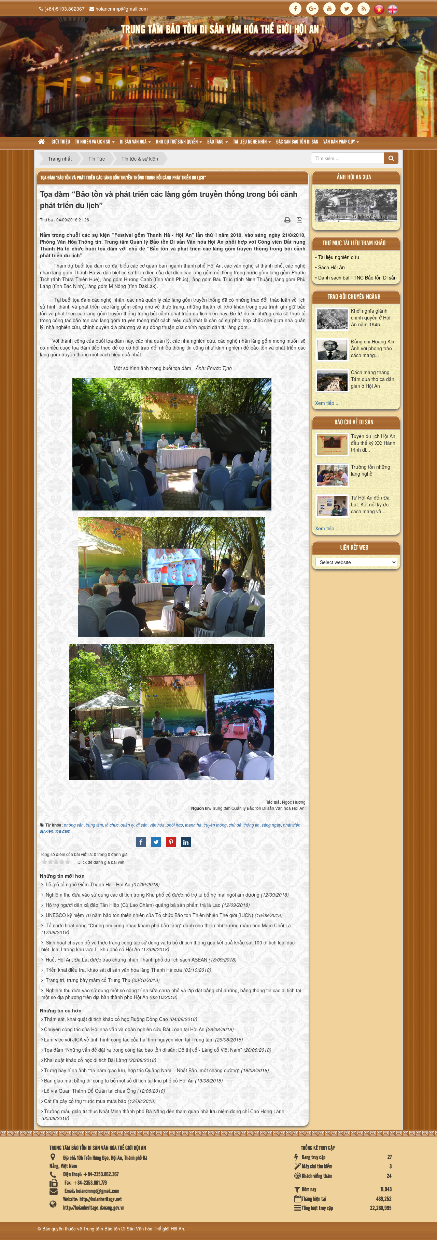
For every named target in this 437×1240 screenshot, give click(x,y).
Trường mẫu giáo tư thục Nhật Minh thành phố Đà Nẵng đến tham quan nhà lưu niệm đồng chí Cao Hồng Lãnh (164, 1111)
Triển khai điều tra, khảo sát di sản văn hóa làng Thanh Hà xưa (114, 969)
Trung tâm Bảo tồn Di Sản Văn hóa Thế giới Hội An (133, 1228)
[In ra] (288, 219)
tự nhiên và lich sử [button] (93, 142)
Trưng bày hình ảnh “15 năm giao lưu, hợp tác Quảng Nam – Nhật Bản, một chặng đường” (142, 1070)
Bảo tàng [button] (216, 142)
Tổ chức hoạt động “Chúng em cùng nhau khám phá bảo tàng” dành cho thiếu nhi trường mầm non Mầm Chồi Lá (168, 925)
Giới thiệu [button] (61, 142)
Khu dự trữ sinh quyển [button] (177, 142)
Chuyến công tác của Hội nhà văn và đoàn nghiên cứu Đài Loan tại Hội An (124, 1029)
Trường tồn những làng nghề (370, 470)
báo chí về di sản (354, 422)
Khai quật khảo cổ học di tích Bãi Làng (85, 1060)
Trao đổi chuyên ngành (354, 297)
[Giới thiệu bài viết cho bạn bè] (279, 219)
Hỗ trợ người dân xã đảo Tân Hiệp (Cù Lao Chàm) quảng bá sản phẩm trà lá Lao (133, 904)
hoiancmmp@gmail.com (122, 8)
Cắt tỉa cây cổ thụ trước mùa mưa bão (85, 1101)
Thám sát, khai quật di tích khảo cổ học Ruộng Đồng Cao (106, 1019)
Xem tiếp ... (327, 402)
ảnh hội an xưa (354, 177)
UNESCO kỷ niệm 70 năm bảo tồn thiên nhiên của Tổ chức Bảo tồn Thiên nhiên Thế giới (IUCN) (149, 915)
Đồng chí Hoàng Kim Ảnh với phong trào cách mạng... (373, 348)
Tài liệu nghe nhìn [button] (250, 142)
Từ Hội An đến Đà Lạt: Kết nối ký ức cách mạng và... (370, 504)
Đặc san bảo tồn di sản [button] (297, 142)
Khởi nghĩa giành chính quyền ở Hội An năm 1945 (370, 317)
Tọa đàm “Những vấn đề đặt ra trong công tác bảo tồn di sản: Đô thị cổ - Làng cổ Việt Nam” (143, 1049)
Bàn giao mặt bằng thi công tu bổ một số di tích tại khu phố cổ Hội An (119, 1080)
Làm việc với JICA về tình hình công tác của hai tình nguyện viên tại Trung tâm (129, 1039)
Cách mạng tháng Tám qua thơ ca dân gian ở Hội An (372, 379)
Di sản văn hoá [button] (133, 142)
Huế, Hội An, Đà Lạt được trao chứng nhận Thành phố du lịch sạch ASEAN (126, 959)
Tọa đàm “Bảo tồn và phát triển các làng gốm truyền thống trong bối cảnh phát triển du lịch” (123, 178)
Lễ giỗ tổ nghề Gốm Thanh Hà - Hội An (88, 884)
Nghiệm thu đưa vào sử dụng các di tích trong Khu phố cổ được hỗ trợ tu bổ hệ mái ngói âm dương (152, 894)
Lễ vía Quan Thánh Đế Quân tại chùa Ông (90, 1090)
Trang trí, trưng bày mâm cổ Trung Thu (88, 980)
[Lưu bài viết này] (300, 219)
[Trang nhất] (42, 142)
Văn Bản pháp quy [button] (339, 142)
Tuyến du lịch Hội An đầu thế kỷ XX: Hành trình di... (373, 443)
